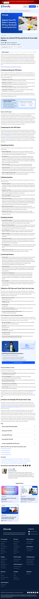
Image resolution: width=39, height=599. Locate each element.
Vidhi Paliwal (10, 469)
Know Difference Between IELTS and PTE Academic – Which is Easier (16, 459)
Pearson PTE (6, 10)
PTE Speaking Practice (6, 448)
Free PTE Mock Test (4, 541)
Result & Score (3, 548)
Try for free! (6, 2)
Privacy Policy (16, 577)
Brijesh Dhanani (14, 42)
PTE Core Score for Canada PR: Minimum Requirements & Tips (14, 462)
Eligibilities (2, 550)
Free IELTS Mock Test (29, 541)
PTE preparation (7, 134)
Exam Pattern (3, 562)
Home (2, 10)
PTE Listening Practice (6, 454)
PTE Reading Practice (6, 452)
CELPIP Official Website (30, 564)
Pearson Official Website (30, 559)
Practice (2, 553)
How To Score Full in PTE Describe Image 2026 (9, 499)
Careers (15, 575)
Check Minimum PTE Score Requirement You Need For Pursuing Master (16, 460)
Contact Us (2, 586)
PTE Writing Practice (6, 450)
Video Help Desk (3, 584)
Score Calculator (29, 543)
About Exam (3, 543)
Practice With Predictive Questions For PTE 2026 (11, 66)
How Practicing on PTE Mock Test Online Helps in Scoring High (9, 518)
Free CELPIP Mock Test (17, 559)
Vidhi (3, 42)
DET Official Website (29, 562)
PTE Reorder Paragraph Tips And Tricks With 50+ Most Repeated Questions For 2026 (28, 499)
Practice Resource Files (4, 577)
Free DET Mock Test (4, 559)
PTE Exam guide (32, 390)
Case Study (2, 575)
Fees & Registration (4, 546)
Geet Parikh (5, 520)
